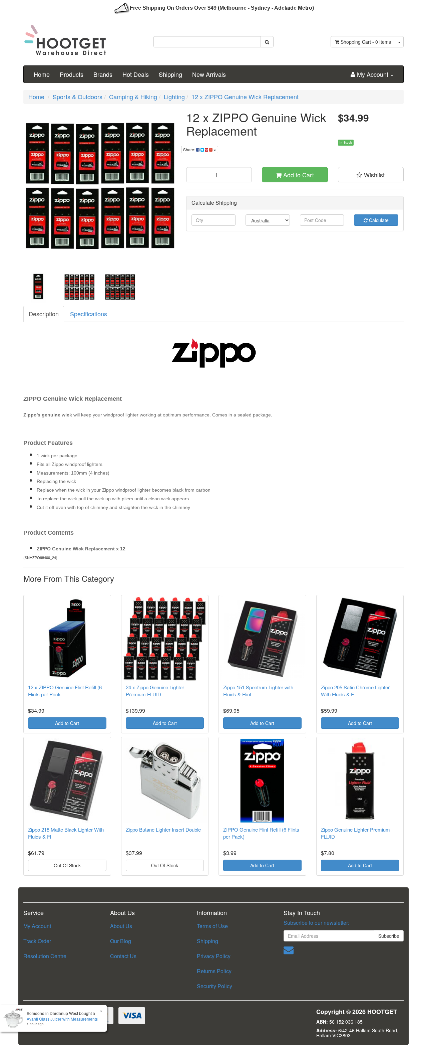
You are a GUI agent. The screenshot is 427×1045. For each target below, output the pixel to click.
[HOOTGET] (65, 37)
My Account (37, 926)
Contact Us (123, 956)
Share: (189, 149)
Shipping (170, 74)
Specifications (88, 313)
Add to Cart (298, 174)
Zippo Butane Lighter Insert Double (163, 829)
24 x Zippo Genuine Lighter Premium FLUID (155, 691)
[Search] (267, 41)
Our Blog (120, 941)
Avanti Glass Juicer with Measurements (62, 1019)
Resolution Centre (44, 956)
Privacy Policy (214, 956)
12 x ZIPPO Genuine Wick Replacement (245, 96)
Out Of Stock (67, 865)
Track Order (37, 941)
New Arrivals (209, 74)
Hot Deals (135, 74)
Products (71, 74)
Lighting (174, 96)
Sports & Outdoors (77, 96)
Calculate (378, 220)
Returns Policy (214, 971)
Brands (102, 74)
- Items (366, 41)
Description (44, 313)
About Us (121, 926)
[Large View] (38, 287)
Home (42, 74)
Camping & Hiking (133, 96)
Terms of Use (212, 926)
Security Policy (214, 986)
